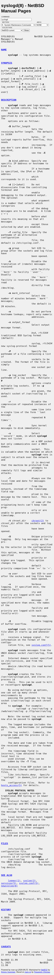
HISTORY (6, 909)
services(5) (8, 883)
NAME (4, 49)
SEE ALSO (6, 875)
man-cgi (28, 972)
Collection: (7, 27)
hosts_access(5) (11, 785)
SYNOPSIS (6, 63)
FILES (4, 843)
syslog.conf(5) (41, 645)
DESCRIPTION (8, 100)
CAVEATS (6, 946)
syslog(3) (29, 880)
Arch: (40, 22)
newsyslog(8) (9, 886)
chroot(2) (38, 520)
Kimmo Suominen (8, 972)
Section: (6, 22)
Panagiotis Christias (42, 972)
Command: (6, 17)
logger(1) (14, 880)
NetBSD (44, 970)
